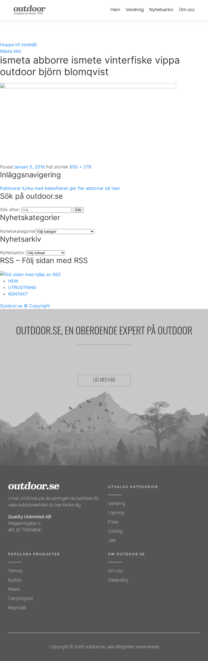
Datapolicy (118, 580)
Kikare (14, 589)
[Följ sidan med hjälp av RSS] (30, 274)
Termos (15, 570)
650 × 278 (80, 167)
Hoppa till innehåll (18, 44)
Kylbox (15, 580)
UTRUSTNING (22, 287)
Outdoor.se (11, 305)
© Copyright (37, 305)
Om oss (186, 9)
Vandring (135, 9)
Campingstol (20, 598)
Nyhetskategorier (17, 231)
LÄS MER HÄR (104, 380)
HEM (13, 281)
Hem (115, 9)
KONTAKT (18, 294)
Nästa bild (10, 51)
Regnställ (17, 607)
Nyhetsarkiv (161, 9)
